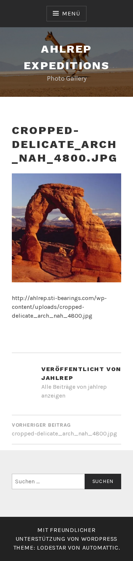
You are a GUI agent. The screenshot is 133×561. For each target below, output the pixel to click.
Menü (71, 13)
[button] (66, 227)
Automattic (100, 547)
